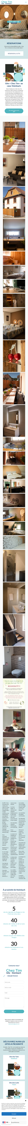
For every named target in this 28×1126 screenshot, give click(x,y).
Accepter (14, 1114)
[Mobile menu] (26, 2)
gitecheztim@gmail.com (14, 1024)
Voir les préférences (14, 1122)
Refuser (14, 1118)
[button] (25, 1100)
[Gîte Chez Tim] (6, 2)
